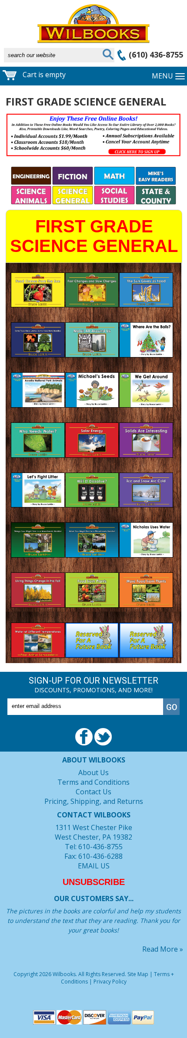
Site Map (137, 974)
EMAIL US (94, 866)
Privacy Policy (110, 981)
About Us (93, 772)
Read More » (162, 949)
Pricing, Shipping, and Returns (93, 801)
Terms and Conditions (93, 782)
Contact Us (93, 791)
